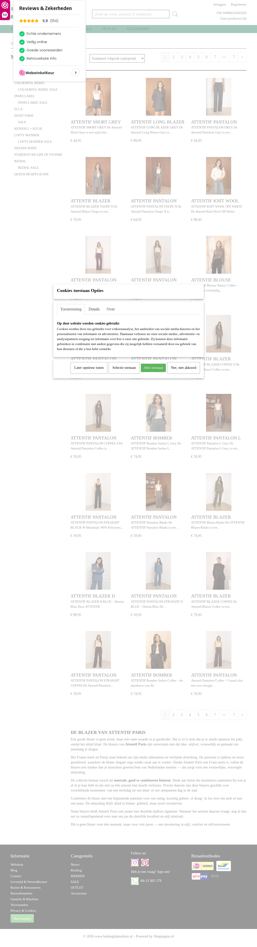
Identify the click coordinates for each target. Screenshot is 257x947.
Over (111, 309)
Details (94, 309)
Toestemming (71, 309)
